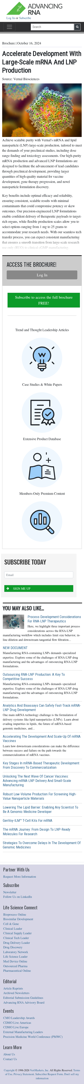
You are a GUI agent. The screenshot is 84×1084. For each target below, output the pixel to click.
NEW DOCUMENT (15, 648)
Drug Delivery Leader (16, 943)
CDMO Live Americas (17, 1023)
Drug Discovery (12, 947)
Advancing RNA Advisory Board (23, 1002)
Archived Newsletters (16, 993)
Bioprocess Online (14, 914)
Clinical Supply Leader (17, 933)
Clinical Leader (12, 928)
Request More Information (19, 876)
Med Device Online (15, 961)
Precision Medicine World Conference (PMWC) (33, 1037)
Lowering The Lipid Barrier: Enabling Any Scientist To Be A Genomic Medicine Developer (40, 809)
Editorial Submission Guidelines (23, 998)
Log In (11, 18)
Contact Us (10, 1059)
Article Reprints (13, 988)
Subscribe (25, 18)
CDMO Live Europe (15, 1027)
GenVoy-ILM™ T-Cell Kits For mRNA (27, 820)
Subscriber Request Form (49, 1074)
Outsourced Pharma (15, 966)
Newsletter (9, 892)
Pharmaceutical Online (17, 970)
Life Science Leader (15, 956)
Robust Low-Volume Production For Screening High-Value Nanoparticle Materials (39, 796)
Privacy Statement (24, 1074)
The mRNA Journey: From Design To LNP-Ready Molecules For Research (36, 831)
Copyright (9, 1070)
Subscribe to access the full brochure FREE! (44, 300)
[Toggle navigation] (9, 27)
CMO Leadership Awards (19, 1018)
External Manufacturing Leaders (23, 1032)
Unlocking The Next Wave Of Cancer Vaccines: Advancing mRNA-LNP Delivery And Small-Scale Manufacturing (37, 780)
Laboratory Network (15, 952)
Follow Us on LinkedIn (17, 897)
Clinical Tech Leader (16, 938)
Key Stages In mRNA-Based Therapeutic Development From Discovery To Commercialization (41, 765)
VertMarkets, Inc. (39, 1070)
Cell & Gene (11, 924)
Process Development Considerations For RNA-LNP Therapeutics (54, 619)
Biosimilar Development (18, 919)
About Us (9, 1054)
